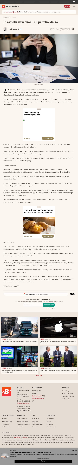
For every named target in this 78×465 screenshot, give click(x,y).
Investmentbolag (7, 421)
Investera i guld (51, 427)
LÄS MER (43, 461)
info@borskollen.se (23, 403)
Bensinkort (20, 427)
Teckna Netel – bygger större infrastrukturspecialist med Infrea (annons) (32, 12)
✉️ (21, 29)
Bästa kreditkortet (22, 419)
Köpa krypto (50, 419)
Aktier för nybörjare (67, 393)
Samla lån (35, 427)
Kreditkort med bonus (23, 424)
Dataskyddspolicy (50, 308)
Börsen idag (65, 391)
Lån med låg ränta (37, 424)
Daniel (25, 437)
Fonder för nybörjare (68, 396)
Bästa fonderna (6, 427)
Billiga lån (35, 421)
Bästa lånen (35, 419)
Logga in (67, 6)
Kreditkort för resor (22, 421)
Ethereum (50, 424)
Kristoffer (17, 437)
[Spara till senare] (73, 29)
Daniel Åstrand (14, 29)
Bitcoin (49, 421)
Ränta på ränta (66, 399)
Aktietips (4, 419)
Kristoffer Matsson (38, 398)
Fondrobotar (5, 424)
